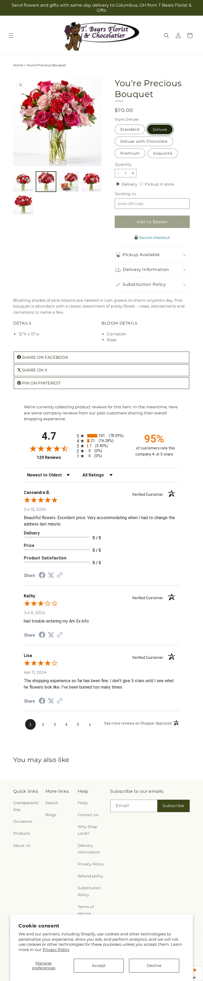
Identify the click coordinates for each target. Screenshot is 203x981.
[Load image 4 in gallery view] (91, 182)
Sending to (133, 194)
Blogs (50, 814)
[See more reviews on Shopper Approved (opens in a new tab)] (60, 575)
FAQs (83, 802)
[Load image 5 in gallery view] (23, 204)
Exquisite (162, 153)
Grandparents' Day (26, 806)
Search (51, 802)
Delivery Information (89, 849)
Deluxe (160, 129)
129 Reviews (55, 457)
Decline (154, 965)
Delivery (129, 184)
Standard (129, 129)
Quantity (123, 164)
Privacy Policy (56, 949)
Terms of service (86, 910)
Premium (130, 153)
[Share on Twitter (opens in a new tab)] (51, 575)
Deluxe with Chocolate (144, 141)
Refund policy (90, 876)
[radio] (101, 435)
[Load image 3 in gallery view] (69, 182)
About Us (21, 845)
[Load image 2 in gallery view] (46, 182)
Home (18, 65)
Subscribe (173, 805)
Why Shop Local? (87, 830)
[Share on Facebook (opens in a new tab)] (42, 575)
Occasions (22, 821)
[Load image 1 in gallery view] (23, 182)
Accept (99, 965)
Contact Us (88, 814)
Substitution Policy (89, 891)
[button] (11, 35)
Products (21, 833)
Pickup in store (159, 184)
